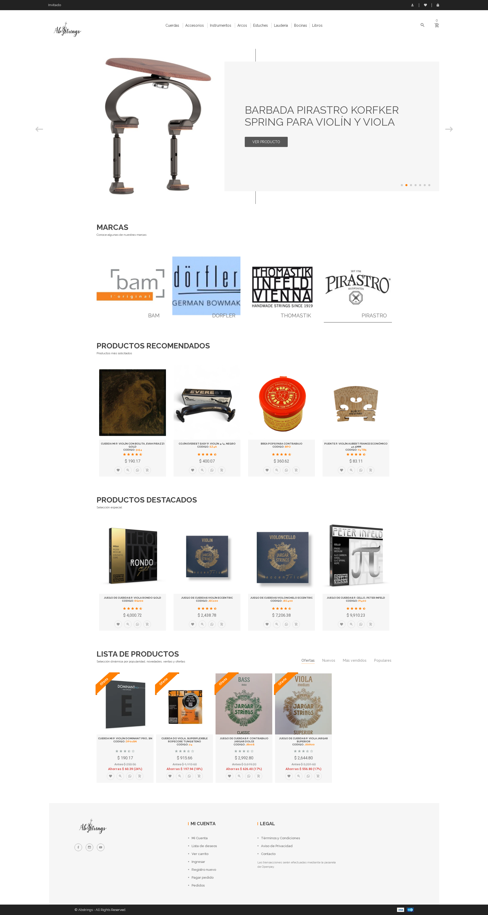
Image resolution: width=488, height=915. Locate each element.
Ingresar (438, 5)
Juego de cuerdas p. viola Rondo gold (132, 597)
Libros (317, 25)
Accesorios (194, 25)
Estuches (260, 25)
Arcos (242, 25)
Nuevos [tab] (328, 660)
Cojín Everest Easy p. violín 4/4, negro (207, 443)
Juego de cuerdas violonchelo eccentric (281, 597)
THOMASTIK (296, 316)
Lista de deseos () (425, 5)
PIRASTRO (374, 316)
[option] (244, 126)
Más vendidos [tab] (355, 660)
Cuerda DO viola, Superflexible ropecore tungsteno (184, 740)
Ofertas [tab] (308, 660)
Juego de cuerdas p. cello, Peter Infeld (356, 597)
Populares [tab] (382, 660)
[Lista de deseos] (118, 470)
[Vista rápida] (128, 470)
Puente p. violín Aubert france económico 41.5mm (356, 445)
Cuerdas (172, 25)
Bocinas (300, 25)
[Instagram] (89, 847)
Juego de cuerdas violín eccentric (207, 597)
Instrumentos (220, 25)
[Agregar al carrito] (147, 470)
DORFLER (223, 316)
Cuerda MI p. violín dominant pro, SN (125, 738)
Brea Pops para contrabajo (281, 443)
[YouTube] (100, 847)
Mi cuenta (412, 5)
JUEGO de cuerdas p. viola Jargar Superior (303, 740)
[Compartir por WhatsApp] (137, 470)
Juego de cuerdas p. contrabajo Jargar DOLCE (244, 740)
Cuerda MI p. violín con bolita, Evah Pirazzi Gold (132, 445)
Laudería (281, 25)
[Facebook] (78, 847)
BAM (154, 316)
